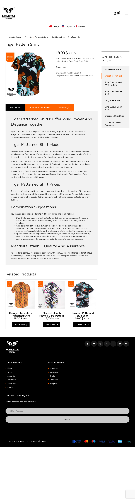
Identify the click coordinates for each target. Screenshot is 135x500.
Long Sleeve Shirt (113, 100)
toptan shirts (31, 164)
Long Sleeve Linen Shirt (113, 108)
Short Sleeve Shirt (72, 75)
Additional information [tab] (39, 107)
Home (10, 368)
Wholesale (12, 380)
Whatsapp (54, 372)
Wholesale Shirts (86, 75)
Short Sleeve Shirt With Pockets (113, 83)
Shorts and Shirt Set (114, 116)
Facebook (54, 380)
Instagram (54, 368)
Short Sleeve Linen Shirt (113, 92)
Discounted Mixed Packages (113, 123)
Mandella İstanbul (14, 37)
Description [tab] (15, 107)
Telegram (53, 384)
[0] (117, 13)
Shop (10, 372)
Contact (10, 388)
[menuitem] (54, 26)
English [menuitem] (69, 26)
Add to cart (20, 325)
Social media (12, 384)
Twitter (52, 376)
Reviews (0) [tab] (64, 107)
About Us (11, 376)
